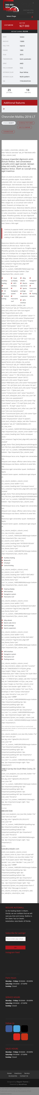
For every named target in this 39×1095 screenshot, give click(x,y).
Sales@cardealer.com (10, 849)
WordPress (23, 1084)
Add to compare (24, 127)
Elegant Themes (22, 1082)
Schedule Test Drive (26, 123)
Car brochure (8, 132)
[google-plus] (9, 1036)
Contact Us (24, 1076)
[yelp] (24, 1036)
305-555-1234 (9, 6)
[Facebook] (9, 1028)
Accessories (13, 1076)
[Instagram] (24, 1028)
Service (27, 1073)
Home (9, 1073)
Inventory (18, 1073)
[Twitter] (16, 1028)
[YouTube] (16, 1036)
